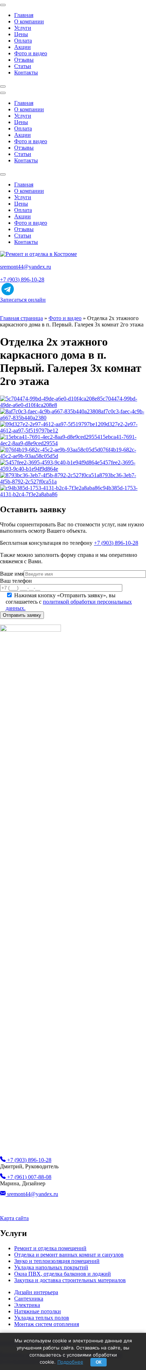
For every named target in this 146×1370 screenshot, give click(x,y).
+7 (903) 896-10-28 (22, 279)
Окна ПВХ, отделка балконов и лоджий (62, 1274)
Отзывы (24, 60)
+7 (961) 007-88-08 (28, 1177)
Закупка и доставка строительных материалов (70, 1280)
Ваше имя (12, 574)
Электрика (27, 1305)
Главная (23, 15)
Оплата (23, 41)
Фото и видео (30, 53)
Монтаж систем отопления (46, 1324)
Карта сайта (14, 1218)
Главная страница (21, 318)
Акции (22, 47)
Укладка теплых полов (41, 1318)
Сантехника (28, 1299)
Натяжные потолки (37, 1311)
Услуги (22, 28)
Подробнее (70, 1362)
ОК (98, 1362)
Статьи (22, 66)
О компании (29, 21)
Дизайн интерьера (36, 1292)
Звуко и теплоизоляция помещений (57, 1261)
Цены (21, 34)
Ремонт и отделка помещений (50, 1248)
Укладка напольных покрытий (51, 1267)
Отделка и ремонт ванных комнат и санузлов (69, 1255)
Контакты (26, 72)
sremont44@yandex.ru (25, 267)
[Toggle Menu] (3, 5)
